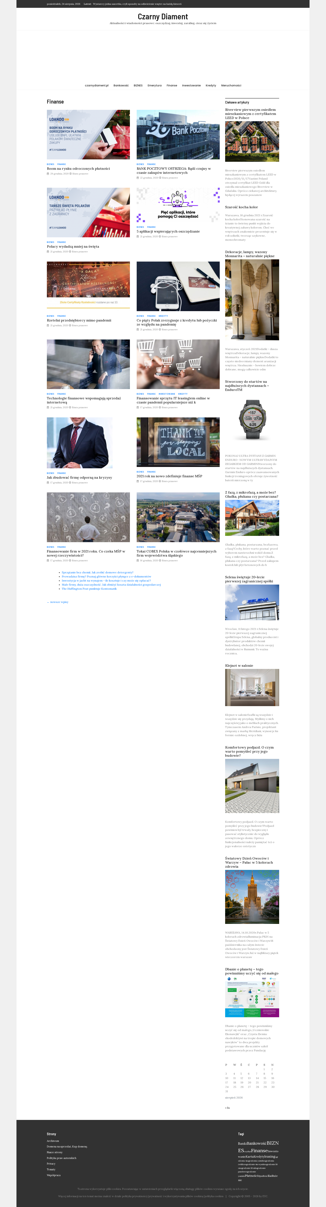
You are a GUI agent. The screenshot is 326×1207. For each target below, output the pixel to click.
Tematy (51, 1169)
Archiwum (53, 1140)
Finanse (172, 85)
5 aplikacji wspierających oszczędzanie (168, 231)
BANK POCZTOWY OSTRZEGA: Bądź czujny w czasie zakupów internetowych (174, 170)
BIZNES (138, 85)
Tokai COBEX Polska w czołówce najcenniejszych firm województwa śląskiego (176, 553)
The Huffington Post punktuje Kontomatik (89, 588)
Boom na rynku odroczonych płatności (78, 168)
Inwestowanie (191, 85)
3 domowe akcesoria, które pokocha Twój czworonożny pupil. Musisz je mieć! (135, 2)
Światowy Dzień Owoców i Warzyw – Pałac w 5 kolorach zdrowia (249, 862)
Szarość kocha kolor (241, 207)
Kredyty (211, 85)
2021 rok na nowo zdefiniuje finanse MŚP (169, 476)
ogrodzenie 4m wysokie (255, 1164)
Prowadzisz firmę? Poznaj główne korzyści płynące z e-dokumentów (106, 576)
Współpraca (53, 1175)
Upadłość (263, 1176)
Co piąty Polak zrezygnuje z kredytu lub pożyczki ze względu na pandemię (177, 322)
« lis (227, 1107)
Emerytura (155, 85)
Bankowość (121, 85)
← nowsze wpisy (57, 602)
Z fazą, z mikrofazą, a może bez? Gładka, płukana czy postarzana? (251, 494)
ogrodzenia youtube (255, 1161)
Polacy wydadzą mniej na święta (73, 246)
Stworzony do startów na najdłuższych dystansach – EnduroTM (247, 385)
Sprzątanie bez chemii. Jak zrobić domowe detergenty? (97, 572)
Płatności (251, 1176)
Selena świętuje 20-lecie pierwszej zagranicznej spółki (249, 579)
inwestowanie (167, 393)
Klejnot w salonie (239, 665)
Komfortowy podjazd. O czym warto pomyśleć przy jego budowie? (249, 751)
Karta (250, 1156)
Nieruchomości (231, 85)
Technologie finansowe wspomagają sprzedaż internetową (84, 400)
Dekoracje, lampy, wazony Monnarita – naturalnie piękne (250, 254)
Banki (242, 1143)
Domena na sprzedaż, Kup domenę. (67, 1146)
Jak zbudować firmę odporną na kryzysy (79, 477)
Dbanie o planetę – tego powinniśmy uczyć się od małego (251, 971)
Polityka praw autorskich (61, 1158)
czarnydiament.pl (96, 85)
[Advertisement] (163, 56)
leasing (269, 1156)
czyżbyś (247, 1151)
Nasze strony (54, 1152)
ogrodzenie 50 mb (248, 1168)
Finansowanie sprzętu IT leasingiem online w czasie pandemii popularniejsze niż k (173, 400)
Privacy (51, 1163)
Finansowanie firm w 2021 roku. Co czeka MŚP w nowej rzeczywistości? (86, 553)
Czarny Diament (163, 16)
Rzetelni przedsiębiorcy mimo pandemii (79, 320)
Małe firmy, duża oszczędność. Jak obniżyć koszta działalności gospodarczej (111, 584)
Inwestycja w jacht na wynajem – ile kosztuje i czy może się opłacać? (106, 580)
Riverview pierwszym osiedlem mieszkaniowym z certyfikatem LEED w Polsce (250, 113)
